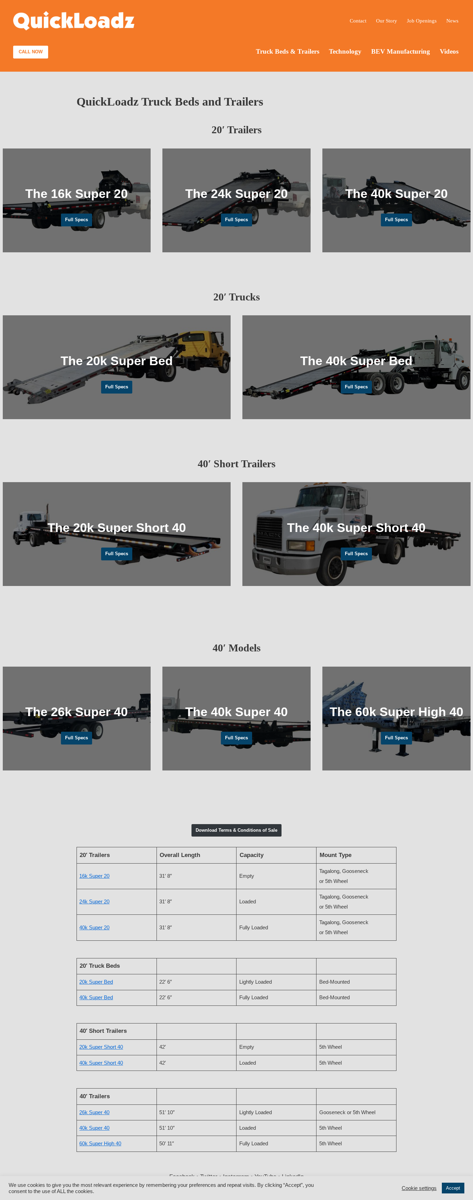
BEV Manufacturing (400, 51)
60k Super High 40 (100, 1143)
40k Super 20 (94, 927)
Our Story (386, 21)
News (452, 21)
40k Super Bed (96, 997)
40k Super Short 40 (101, 1063)
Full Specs (76, 219)
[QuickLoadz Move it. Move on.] (73, 21)
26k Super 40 (94, 1112)
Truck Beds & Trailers (287, 51)
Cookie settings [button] (419, 1188)
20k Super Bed (96, 982)
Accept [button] (453, 1188)
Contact (358, 21)
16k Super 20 (94, 876)
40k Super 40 (94, 1128)
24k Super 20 (94, 901)
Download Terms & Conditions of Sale (236, 830)
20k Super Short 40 (101, 1047)
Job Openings (422, 21)
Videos (449, 51)
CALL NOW (31, 51)
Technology (345, 51)
